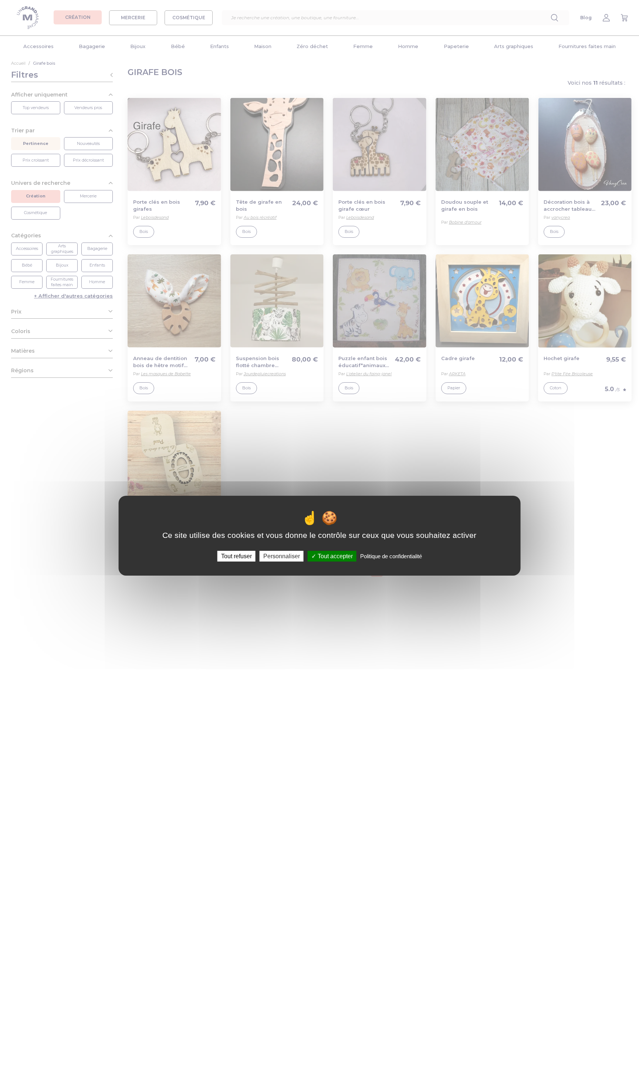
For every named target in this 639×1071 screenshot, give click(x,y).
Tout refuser (236, 556)
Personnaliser (281, 556)
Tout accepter (334, 556)
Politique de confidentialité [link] (391, 556)
